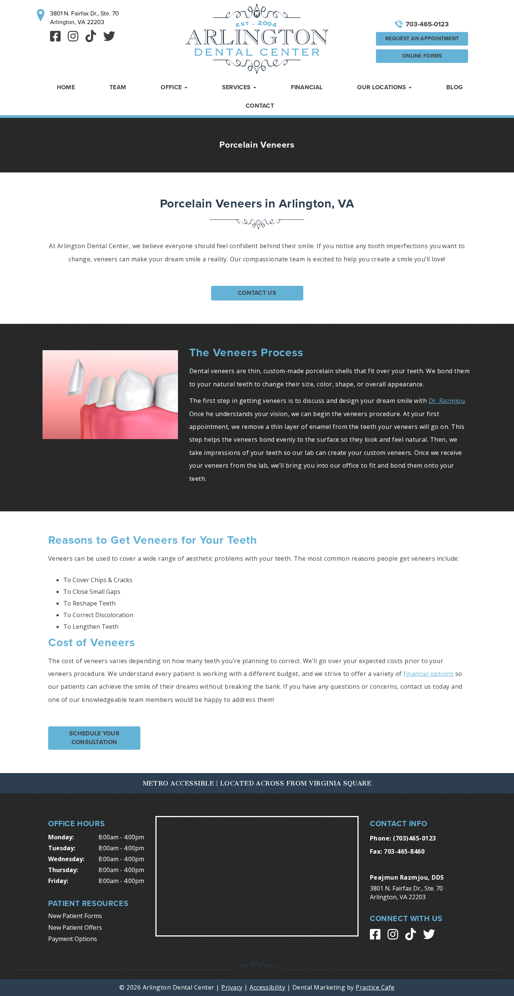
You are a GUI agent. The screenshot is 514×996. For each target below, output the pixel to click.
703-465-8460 (404, 851)
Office (172, 87)
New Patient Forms (75, 916)
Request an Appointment (422, 38)
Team (117, 87)
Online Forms (422, 56)
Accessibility (267, 987)
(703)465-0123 (414, 838)
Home (66, 87)
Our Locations (382, 87)
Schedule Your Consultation (94, 738)
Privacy (231, 987)
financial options (428, 674)
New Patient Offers (75, 927)
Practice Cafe (375, 987)
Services (237, 87)
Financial (307, 87)
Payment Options (72, 939)
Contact (260, 106)
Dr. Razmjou (447, 401)
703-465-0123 (427, 24)
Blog (454, 87)
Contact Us (257, 293)
